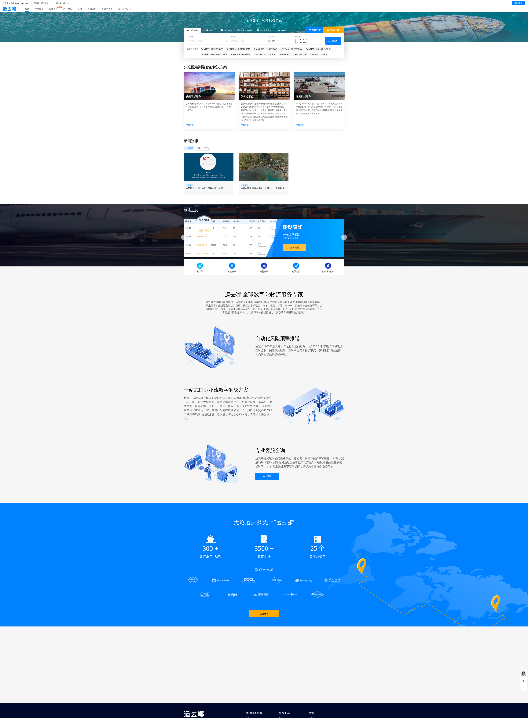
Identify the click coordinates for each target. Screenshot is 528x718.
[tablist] (264, 30)
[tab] (192, 30)
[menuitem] (27, 9)
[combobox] (205, 41)
